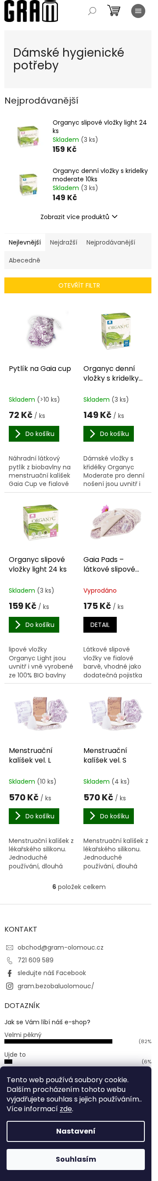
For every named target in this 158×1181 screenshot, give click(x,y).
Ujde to (15, 1054)
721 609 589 (36, 960)
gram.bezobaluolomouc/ (56, 986)
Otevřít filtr (79, 285)
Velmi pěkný (23, 1034)
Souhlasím (76, 1159)
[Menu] (138, 11)
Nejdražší (63, 242)
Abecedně (24, 260)
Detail (100, 624)
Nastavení (76, 1131)
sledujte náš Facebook (52, 973)
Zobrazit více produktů (74, 216)
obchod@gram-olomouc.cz (61, 947)
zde (66, 1109)
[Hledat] (92, 11)
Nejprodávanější (110, 242)
